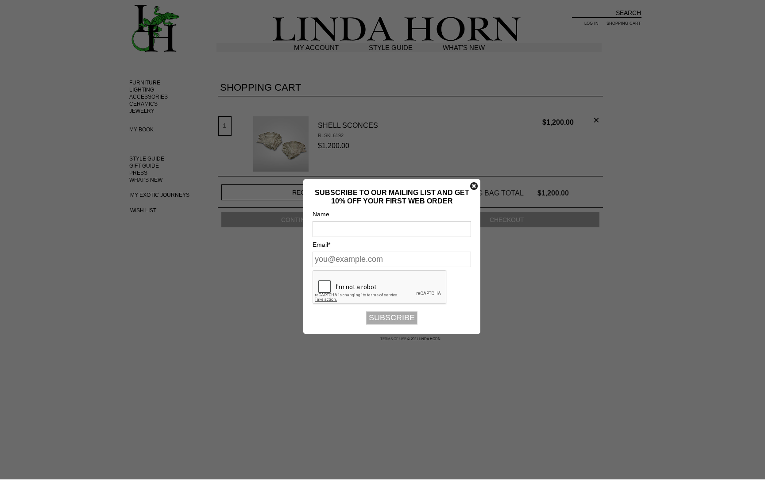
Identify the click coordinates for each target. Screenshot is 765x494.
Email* (321, 244)
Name (321, 214)
